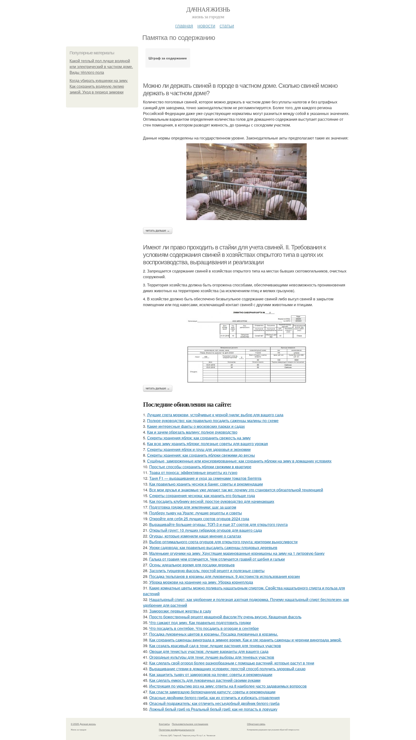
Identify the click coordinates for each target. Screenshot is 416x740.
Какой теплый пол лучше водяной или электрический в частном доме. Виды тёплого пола (101, 67)
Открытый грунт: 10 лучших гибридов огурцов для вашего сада (205, 530)
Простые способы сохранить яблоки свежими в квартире (200, 466)
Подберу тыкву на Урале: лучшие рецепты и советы (195, 513)
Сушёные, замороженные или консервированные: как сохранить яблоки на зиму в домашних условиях (239, 461)
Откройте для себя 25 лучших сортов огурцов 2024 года (199, 518)
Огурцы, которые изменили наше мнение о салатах (195, 536)
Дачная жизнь (208, 9)
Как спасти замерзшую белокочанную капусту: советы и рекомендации (212, 692)
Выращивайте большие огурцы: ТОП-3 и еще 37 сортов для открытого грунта (218, 524)
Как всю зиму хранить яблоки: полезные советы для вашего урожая (207, 443)
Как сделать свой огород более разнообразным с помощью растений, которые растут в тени (231, 663)
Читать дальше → (158, 230)
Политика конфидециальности (177, 729)
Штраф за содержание (168, 58)
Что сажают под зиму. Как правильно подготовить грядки (200, 622)
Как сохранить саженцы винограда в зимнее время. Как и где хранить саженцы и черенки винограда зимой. (245, 640)
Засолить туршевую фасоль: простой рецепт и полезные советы (207, 570)
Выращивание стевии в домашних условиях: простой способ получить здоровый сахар (227, 668)
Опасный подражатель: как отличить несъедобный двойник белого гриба (214, 703)
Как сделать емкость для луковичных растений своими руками (204, 680)
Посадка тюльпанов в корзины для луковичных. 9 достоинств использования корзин (224, 576)
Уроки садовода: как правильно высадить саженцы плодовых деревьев (213, 547)
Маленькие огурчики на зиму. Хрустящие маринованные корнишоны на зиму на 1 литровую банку (237, 553)
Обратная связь (256, 724)
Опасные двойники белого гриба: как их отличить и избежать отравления (214, 697)
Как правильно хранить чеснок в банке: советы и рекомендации (206, 484)
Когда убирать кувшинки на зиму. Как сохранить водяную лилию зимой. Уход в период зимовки (99, 86)
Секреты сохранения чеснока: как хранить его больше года (202, 495)
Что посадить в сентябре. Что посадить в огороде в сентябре (204, 628)
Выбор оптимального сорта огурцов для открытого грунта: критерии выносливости (223, 541)
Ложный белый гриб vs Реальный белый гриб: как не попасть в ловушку (213, 709)
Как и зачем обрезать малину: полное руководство (192, 432)
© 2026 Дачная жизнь (83, 724)
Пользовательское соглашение (190, 724)
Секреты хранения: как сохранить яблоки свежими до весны (201, 455)
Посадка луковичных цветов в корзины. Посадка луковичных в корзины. (213, 634)
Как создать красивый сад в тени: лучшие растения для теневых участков (215, 645)
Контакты (164, 724)
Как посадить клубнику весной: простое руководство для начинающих (211, 501)
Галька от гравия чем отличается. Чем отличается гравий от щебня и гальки (217, 559)
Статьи (227, 25)
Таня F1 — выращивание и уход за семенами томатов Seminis (205, 478)
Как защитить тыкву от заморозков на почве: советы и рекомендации (210, 674)
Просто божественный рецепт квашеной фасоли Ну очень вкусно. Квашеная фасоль (225, 617)
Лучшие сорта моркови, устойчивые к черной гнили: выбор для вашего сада (215, 414)
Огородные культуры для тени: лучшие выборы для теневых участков (211, 657)
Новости (206, 25)
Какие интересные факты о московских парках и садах (196, 426)
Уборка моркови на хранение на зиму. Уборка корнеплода (201, 582)
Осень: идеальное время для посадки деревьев (192, 565)
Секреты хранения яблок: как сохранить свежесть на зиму (199, 438)
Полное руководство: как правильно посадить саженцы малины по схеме (213, 420)
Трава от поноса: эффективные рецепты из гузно (193, 472)
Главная (184, 25)
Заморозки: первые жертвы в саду (180, 611)
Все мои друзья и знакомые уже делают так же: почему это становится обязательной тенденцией (236, 490)
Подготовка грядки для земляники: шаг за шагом (192, 507)
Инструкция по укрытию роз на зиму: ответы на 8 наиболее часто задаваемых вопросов (228, 686)
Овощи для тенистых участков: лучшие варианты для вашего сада (208, 651)
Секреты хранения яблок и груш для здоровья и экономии (199, 449)
